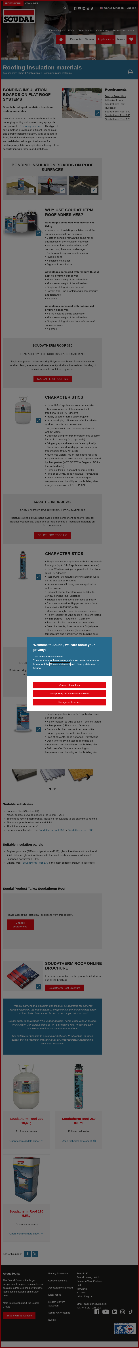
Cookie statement (60, 664)
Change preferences (69, 702)
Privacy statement (86, 664)
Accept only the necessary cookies (69, 693)
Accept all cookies (69, 685)
